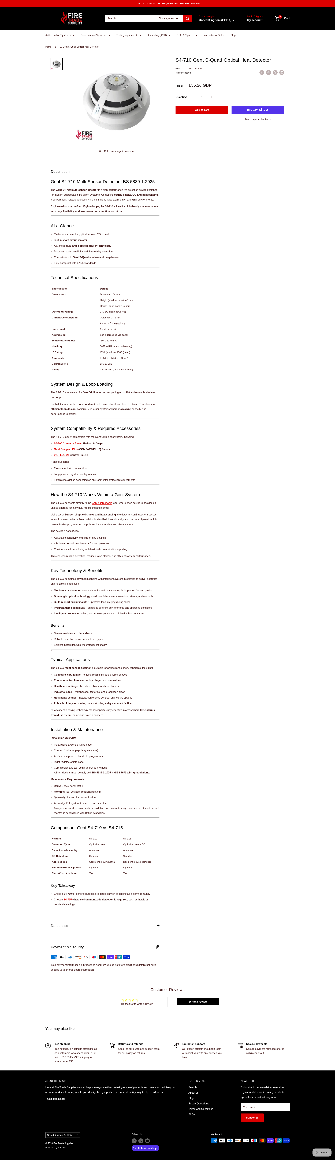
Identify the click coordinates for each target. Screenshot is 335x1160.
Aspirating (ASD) (157, 35)
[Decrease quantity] (192, 97)
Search (192, 1087)
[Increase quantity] (211, 97)
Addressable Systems (58, 35)
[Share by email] (281, 72)
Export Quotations (198, 1103)
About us (193, 1092)
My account (254, 20)
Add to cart (202, 109)
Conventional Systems (93, 35)
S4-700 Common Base (67, 443)
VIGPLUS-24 (61, 454)
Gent (179, 68)
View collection (183, 72)
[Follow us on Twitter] (140, 1140)
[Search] (187, 18)
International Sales (213, 35)
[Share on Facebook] (261, 72)
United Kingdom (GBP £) (59, 1135)
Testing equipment (127, 35)
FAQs (191, 1114)
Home (48, 46)
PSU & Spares (185, 35)
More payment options (258, 118)
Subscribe (252, 1117)
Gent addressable (102, 502)
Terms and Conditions (200, 1108)
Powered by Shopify (55, 1147)
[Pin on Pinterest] (268, 72)
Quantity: (181, 96)
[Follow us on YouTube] (147, 1140)
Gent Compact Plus (66, 449)
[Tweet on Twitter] (275, 72)
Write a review (198, 1001)
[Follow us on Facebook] (134, 1140)
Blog (233, 35)
